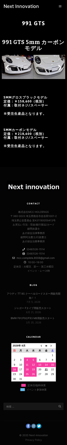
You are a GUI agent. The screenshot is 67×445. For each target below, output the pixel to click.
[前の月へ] (40, 345)
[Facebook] (28, 426)
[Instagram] (33, 426)
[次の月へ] (52, 345)
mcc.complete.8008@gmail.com (36, 257)
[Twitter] (39, 426)
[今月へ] (46, 345)
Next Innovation (21, 6)
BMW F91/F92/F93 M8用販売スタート (33, 318)
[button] (26, 83)
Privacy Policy (33, 439)
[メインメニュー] (60, 6)
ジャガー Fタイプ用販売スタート (32, 308)
